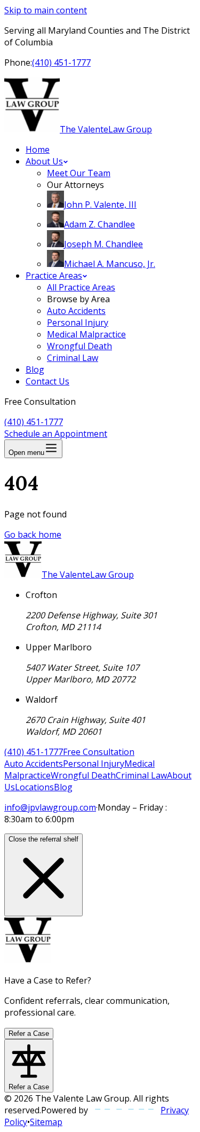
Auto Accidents (76, 311)
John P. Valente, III (100, 204)
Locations (34, 787)
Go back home (32, 534)
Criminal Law (72, 358)
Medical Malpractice (86, 334)
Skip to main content (45, 10)
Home (38, 149)
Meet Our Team (78, 173)
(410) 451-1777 (61, 62)
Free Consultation (98, 752)
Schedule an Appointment (55, 433)
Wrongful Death (79, 346)
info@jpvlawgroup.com (50, 807)
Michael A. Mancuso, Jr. (109, 264)
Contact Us (47, 381)
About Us (44, 161)
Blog (35, 369)
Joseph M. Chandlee (103, 244)
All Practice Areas (81, 287)
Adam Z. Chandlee (99, 224)
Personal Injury (77, 322)
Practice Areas (54, 275)
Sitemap (46, 1122)
